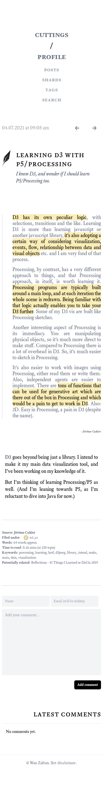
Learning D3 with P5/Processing (50, 159)
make (92, 552)
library (71, 552)
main (5, 557)
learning (40, 552)
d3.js (34, 537)
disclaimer (67, 762)
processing (26, 552)
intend (82, 552)
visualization (27, 557)
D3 (8, 457)
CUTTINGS (51, 34)
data (13, 557)
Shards (51, 80)
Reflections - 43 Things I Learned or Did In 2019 (64, 562)
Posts (51, 70)
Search (51, 100)
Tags (51, 90)
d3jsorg (60, 552)
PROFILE (51, 56)
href (51, 552)
